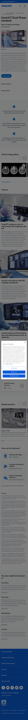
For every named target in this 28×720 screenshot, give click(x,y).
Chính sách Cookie (9, 364)
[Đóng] (25, 342)
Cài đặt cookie (14, 368)
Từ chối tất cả (14, 372)
